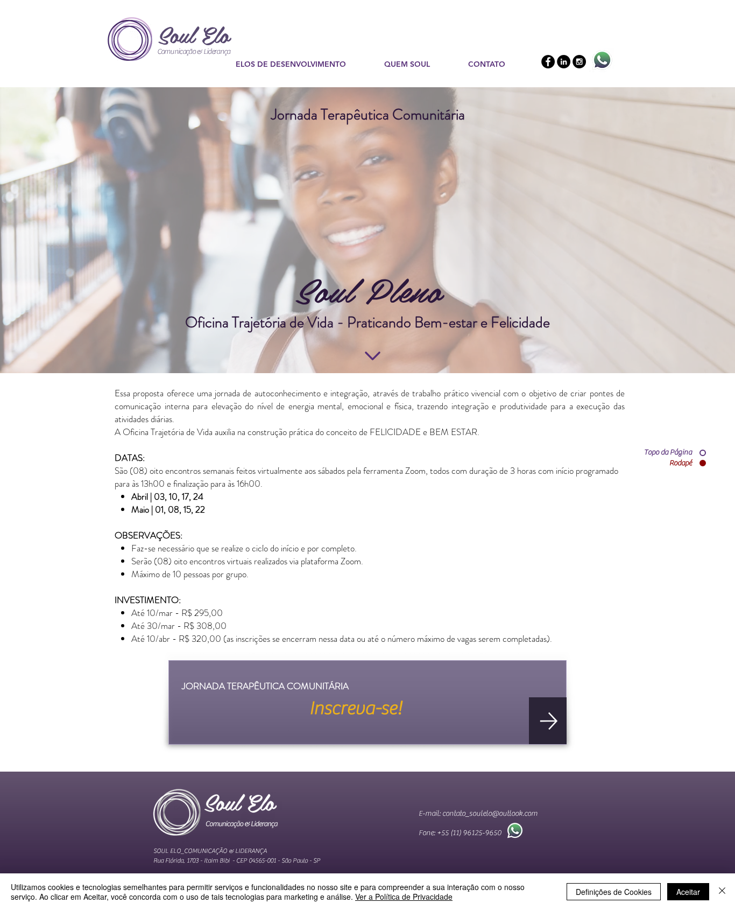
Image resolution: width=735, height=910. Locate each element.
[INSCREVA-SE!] (548, 720)
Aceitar (688, 891)
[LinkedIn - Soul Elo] (563, 61)
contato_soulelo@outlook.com (490, 813)
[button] (302, 64)
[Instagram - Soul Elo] (579, 61)
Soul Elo (193, 34)
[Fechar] (722, 891)
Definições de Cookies (614, 891)
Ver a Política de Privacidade (404, 896)
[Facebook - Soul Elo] (548, 61)
